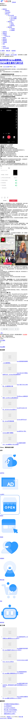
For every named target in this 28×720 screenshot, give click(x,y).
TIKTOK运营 (13, 17)
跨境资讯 (5, 9)
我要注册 (8, 50)
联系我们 (10, 718)
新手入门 (12, 20)
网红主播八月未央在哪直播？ (10, 709)
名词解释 (12, 30)
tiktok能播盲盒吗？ (8, 706)
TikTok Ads (7, 36)
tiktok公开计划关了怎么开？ (10, 711)
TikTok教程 (2, 340)
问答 (4, 43)
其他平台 (12, 25)
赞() (14, 66)
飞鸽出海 (14, 2)
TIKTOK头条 (11, 15)
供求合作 (5, 39)
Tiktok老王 (2, 346)
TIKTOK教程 (13, 18)
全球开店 (5, 31)
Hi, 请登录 (2, 50)
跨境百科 (10, 27)
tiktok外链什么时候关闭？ (10, 707)
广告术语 (12, 28)
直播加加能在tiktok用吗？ (10, 713)
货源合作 (5, 33)
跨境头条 (7, 13)
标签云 (4, 46)
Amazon (12, 24)
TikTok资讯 (7, 12)
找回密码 (13, 50)
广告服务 (5, 34)
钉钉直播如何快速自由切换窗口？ (12, 704)
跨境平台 (10, 21)
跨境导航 (5, 40)
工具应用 (5, 42)
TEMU (11, 22)
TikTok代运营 (6, 48)
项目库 (4, 37)
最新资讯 (7, 10)
